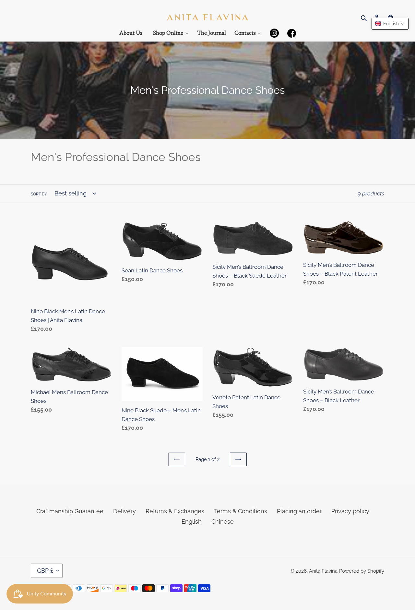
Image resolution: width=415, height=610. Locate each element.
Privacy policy (350, 511)
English (192, 521)
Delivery (124, 511)
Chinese (222, 521)
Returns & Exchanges (175, 511)
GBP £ (45, 570)
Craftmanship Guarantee (69, 511)
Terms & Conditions (240, 511)
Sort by (39, 194)
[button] (390, 23)
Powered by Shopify (361, 571)
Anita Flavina (323, 571)
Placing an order (299, 511)
